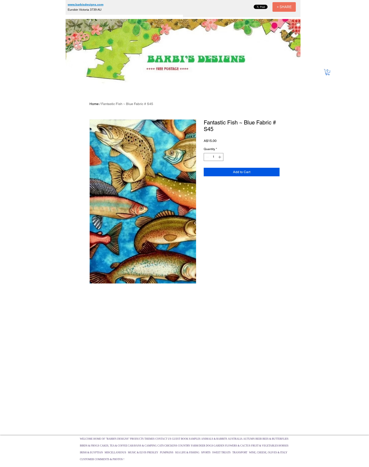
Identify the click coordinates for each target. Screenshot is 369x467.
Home (94, 104)
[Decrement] (207, 157)
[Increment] (220, 157)
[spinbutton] (213, 157)
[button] (327, 72)
